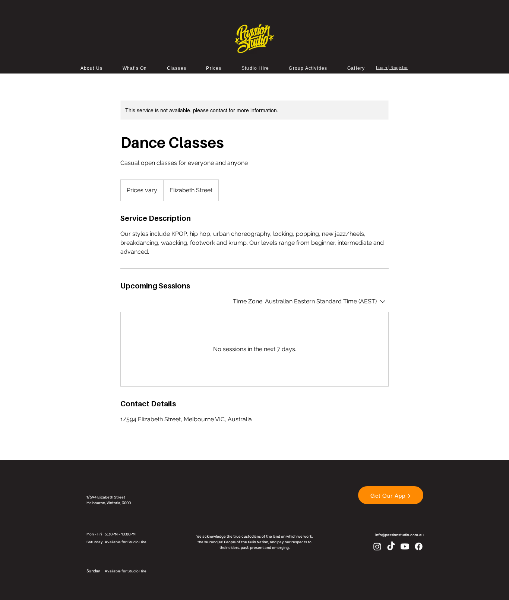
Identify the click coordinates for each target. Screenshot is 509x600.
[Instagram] (377, 546)
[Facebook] (419, 546)
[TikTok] (391, 546)
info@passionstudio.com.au (399, 535)
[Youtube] (405, 546)
